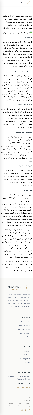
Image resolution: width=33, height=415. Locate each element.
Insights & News (25, 333)
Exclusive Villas (25, 322)
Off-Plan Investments (23, 329)
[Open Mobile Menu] (3, 2)
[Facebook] (29, 410)
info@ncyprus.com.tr (22, 387)
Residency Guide (25, 359)
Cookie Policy (19, 405)
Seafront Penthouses (23, 325)
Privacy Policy (28, 405)
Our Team (27, 355)
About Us (27, 351)
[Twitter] (22, 410)
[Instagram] (25, 410)
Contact (27, 362)
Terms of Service (11, 405)
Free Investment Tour (23, 337)
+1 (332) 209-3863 (24, 383)
